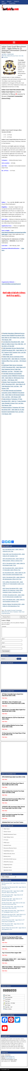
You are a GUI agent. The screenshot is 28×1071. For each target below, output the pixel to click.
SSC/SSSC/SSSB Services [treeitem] (10, 859)
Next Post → (24, 617)
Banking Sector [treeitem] (7, 856)
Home (3, 1)
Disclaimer (4, 3)
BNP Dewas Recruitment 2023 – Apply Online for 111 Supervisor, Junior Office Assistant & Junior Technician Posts (13, 590)
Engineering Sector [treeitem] (8, 864)
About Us (9, 1)
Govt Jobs (21, 55)
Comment (4, 626)
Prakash (5, 54)
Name (3, 638)
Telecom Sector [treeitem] (7, 831)
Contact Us (16, 1)
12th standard (7, 610)
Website (3, 646)
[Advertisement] (14, 26)
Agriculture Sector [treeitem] (8, 870)
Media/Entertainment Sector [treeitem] (10, 834)
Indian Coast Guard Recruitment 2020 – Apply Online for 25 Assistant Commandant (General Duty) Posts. (14, 49)
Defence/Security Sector (12, 55)
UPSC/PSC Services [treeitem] (8, 861)
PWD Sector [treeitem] (6, 842)
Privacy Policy (12, 3)
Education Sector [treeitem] (8, 867)
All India (5, 55)
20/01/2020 (11, 54)
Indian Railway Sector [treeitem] (9, 837)
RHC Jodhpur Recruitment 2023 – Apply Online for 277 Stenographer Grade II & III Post (13, 583)
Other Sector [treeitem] (6, 828)
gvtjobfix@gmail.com (9, 1056)
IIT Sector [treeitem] (6, 839)
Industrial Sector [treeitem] (7, 845)
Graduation (15, 611)
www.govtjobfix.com (10, 1058)
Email (3, 642)
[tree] (14, 849)
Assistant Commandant (16, 610)
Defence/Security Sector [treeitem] (9, 853)
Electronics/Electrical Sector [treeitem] (10, 848)
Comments (5, 57)
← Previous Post (5, 617)
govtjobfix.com (8, 546)
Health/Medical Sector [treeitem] (9, 850)
